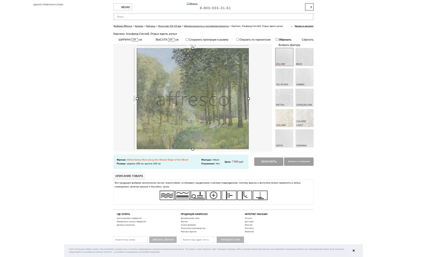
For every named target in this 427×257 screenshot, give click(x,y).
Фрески (184, 221)
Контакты (249, 228)
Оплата (248, 218)
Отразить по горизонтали (255, 39)
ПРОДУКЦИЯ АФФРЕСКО (194, 214)
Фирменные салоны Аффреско (131, 221)
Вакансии (249, 231)
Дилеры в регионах (126, 225)
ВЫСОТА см (167, 39)
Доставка (249, 221)
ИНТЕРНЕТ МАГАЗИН (256, 214)
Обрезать (285, 39)
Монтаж (248, 225)
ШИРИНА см (130, 39)
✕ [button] (353, 250)
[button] (161, 252)
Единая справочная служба (213, 7)
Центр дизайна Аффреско (129, 218)
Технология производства (193, 228)
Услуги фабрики (188, 225)
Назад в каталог (304, 26)
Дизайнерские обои (190, 218)
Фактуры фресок (188, 231)
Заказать (269, 161)
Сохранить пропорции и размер (208, 39)
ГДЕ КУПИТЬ (123, 214)
